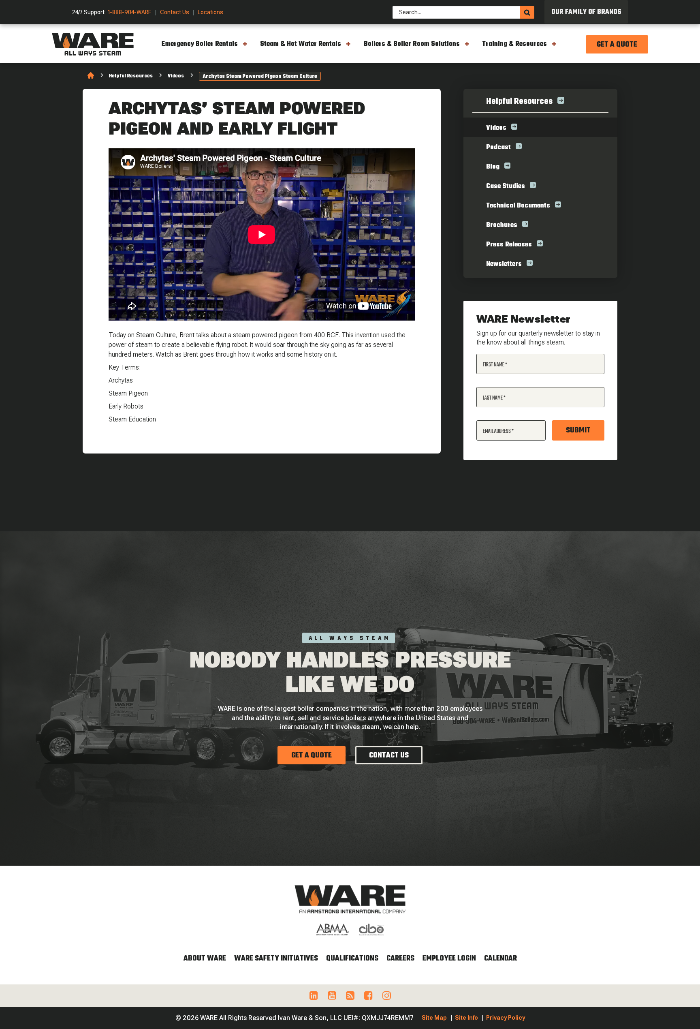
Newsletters (504, 264)
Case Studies (505, 186)
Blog (492, 167)
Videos (176, 76)
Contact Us (174, 12)
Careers (400, 959)
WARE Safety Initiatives (276, 959)
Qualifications (352, 959)
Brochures (501, 225)
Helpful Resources (131, 76)
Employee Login (449, 959)
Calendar (500, 959)
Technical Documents (518, 206)
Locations (210, 12)
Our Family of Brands (586, 12)
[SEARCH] (527, 12)
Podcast (498, 147)
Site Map (434, 1017)
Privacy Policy (505, 1017)
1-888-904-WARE (130, 12)
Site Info (466, 1017)
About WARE (205, 959)
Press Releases (509, 245)
